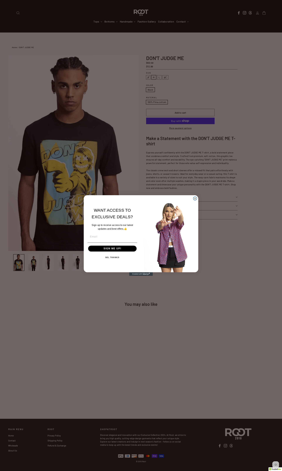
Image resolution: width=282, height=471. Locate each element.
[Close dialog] (195, 198)
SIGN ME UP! (112, 248)
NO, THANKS (112, 257)
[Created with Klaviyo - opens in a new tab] (141, 274)
